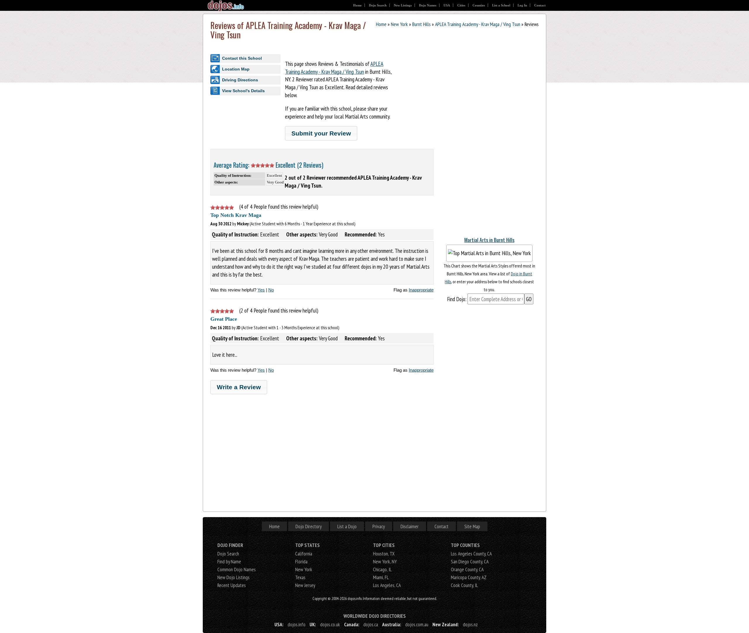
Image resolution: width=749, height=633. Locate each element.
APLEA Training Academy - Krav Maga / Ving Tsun (477, 24)
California (303, 553)
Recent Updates (231, 585)
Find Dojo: (456, 299)
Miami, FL (381, 577)
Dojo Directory (309, 526)
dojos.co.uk (330, 624)
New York (399, 24)
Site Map (472, 526)
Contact (540, 5)
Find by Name (229, 561)
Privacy (378, 526)
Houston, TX (384, 553)
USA (447, 5)
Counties (479, 5)
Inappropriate (421, 289)
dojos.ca (370, 624)
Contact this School (242, 58)
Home (357, 5)
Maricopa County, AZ (469, 577)
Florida (301, 561)
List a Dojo (347, 526)
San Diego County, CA (470, 561)
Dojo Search (377, 5)
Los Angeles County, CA (471, 553)
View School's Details (243, 90)
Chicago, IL (382, 569)
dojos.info (296, 624)
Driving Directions (240, 80)
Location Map (236, 69)
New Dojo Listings (233, 577)
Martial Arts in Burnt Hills (489, 239)
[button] (321, 133)
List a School (501, 5)
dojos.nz (470, 624)
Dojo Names (427, 5)
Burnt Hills (421, 24)
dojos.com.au (416, 624)
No (271, 289)
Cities (461, 5)
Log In (522, 5)
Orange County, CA (467, 569)
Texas (300, 577)
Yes (261, 289)
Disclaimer (410, 526)
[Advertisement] (489, 143)
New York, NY (385, 561)
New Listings (403, 5)
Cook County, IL (464, 585)
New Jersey (305, 585)
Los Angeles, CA (387, 585)
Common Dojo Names (236, 569)
